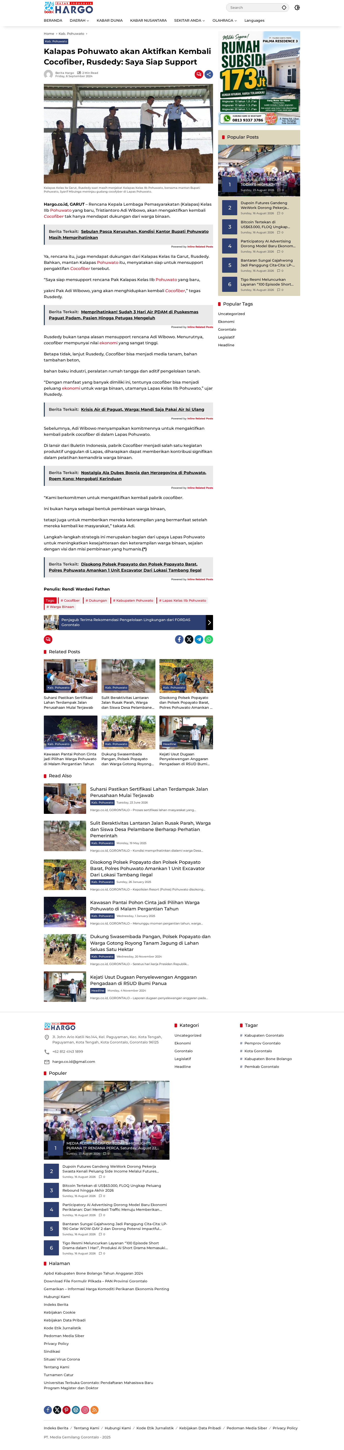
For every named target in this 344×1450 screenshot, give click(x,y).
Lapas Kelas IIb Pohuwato (184, 600)
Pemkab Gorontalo (262, 1066)
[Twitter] (189, 639)
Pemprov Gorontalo (263, 1043)
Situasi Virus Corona (62, 1359)
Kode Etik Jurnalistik (62, 1328)
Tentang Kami (56, 1367)
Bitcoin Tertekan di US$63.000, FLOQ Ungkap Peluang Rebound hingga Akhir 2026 (264, 225)
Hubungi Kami (57, 1296)
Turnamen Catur (59, 1375)
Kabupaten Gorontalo (264, 1035)
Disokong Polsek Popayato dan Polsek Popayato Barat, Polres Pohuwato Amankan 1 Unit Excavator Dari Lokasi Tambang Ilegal (185, 702)
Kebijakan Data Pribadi (65, 1320)
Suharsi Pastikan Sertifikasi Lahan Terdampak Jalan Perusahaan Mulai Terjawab (68, 702)
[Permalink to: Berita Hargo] (49, 74)
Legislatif (226, 337)
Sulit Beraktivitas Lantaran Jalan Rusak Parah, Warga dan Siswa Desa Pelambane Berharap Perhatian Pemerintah (126, 702)
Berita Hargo (64, 73)
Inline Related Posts (200, 246)
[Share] (208, 74)
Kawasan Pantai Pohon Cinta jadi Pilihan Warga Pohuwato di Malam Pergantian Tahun (70, 759)
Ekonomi (226, 322)
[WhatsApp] (208, 639)
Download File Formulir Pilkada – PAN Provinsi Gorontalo (95, 1281)
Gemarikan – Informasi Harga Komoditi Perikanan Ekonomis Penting (106, 1289)
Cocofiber (72, 600)
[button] (284, 7)
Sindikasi (52, 1351)
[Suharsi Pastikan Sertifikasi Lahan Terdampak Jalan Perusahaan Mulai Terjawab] (70, 676)
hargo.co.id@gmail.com (73, 1061)
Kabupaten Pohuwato (134, 600)
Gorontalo (227, 329)
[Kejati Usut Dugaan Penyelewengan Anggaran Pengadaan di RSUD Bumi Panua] (186, 732)
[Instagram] (85, 1410)
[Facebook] (179, 639)
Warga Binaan (62, 607)
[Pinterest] (66, 1410)
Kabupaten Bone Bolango (268, 1059)
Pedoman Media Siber (64, 1336)
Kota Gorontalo (258, 1051)
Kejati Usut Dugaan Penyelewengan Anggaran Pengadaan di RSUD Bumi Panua (183, 759)
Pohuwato (61, 210)
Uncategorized (231, 314)
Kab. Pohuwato (56, 41)
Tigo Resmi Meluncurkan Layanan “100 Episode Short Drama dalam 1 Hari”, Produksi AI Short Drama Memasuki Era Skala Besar (268, 282)
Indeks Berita (56, 1304)
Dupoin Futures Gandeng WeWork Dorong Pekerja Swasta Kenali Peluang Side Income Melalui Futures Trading (266, 205)
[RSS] (94, 1410)
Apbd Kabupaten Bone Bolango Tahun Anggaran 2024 (93, 1273)
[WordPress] (76, 1410)
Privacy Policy (56, 1343)
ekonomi (108, 343)
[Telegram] (199, 639)
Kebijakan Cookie (60, 1312)
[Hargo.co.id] (68, 7)
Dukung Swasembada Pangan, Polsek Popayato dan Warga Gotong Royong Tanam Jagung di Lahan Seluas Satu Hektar (126, 759)
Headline (169, 744)
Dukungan (98, 600)
